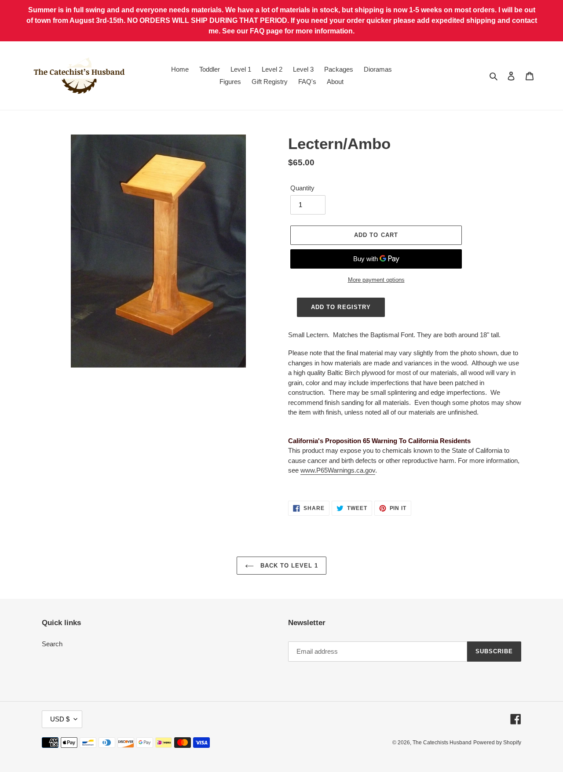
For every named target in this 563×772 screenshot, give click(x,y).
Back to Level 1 (288, 565)
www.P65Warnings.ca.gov (337, 470)
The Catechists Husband (442, 742)
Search (52, 644)
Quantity (302, 188)
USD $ (59, 719)
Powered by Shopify (497, 742)
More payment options (376, 280)
